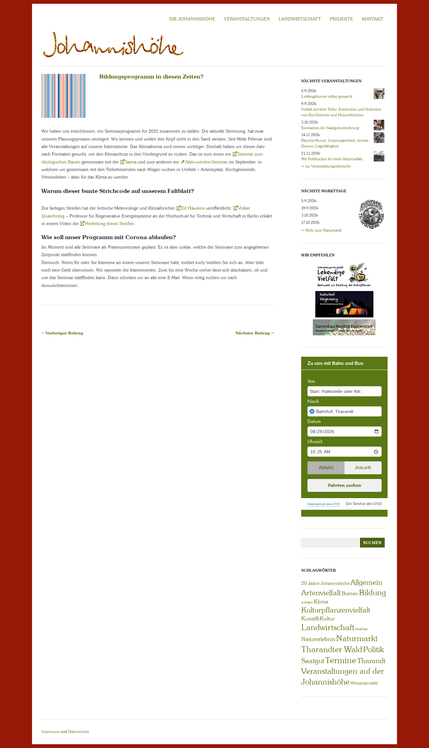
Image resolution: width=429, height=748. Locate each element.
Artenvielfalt (321, 592)
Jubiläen (307, 602)
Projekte (341, 19)
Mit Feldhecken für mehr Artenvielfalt (331, 159)
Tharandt (371, 660)
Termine (340, 660)
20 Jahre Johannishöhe (325, 583)
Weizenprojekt (364, 683)
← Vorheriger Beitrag (62, 333)
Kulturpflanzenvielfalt (335, 610)
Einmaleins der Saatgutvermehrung (330, 127)
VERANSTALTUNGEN (247, 19)
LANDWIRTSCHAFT (300, 19)
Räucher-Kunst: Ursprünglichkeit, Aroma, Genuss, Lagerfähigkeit (335, 143)
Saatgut (312, 660)
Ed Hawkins (193, 208)
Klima (321, 601)
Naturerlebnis (318, 639)
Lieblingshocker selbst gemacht (326, 96)
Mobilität (361, 629)
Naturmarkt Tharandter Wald (339, 644)
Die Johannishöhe (192, 19)
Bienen (350, 593)
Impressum (50, 731)
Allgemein (366, 582)
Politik (373, 649)
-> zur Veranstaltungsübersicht (325, 166)
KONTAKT (372, 19)
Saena (131, 162)
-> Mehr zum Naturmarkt (321, 230)
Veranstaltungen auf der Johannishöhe (342, 676)
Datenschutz (78, 731)
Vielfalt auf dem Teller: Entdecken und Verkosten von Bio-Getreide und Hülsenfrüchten (341, 112)
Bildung (372, 592)
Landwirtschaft (327, 627)
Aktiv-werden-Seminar (206, 162)
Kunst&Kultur (318, 618)
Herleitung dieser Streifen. (110, 223)
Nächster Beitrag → (255, 333)
